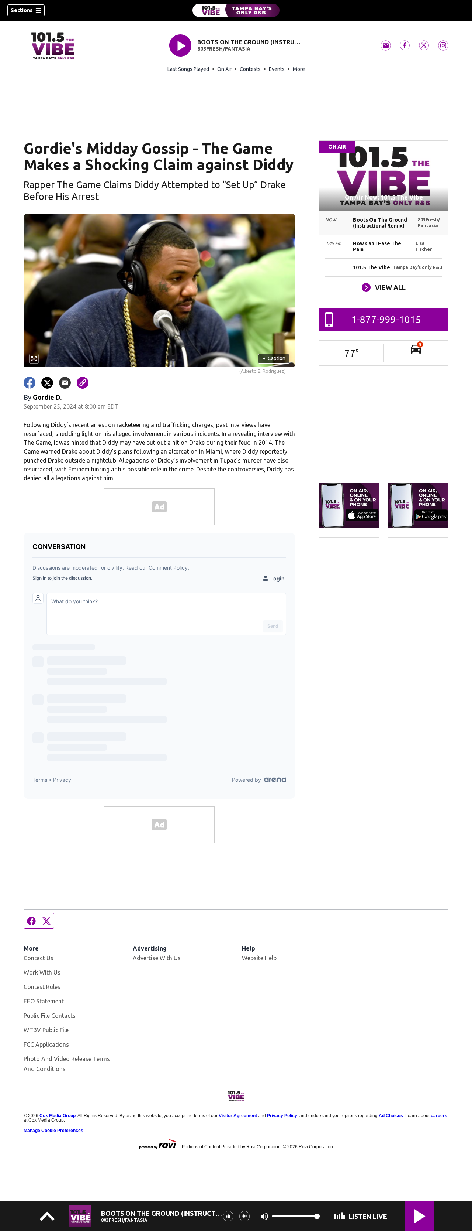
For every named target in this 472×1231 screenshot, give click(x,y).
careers (439, 1115)
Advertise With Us (157, 958)
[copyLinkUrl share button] (82, 383)
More (299, 69)
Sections (21, 10)
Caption (274, 358)
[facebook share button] (29, 383)
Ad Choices (391, 1115)
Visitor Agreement (238, 1115)
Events (277, 69)
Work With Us (42, 972)
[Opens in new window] (349, 505)
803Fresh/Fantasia (223, 49)
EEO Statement (44, 1001)
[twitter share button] (47, 383)
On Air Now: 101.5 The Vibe (384, 197)
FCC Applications (46, 1044)
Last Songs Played (188, 69)
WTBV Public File (46, 1030)
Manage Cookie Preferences (53, 1130)
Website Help (259, 958)
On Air (224, 69)
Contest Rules (42, 986)
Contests (250, 69)
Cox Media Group (57, 1115)
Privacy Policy (282, 1115)
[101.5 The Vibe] (236, 10)
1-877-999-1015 (386, 319)
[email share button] (65, 383)
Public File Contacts (50, 1015)
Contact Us (38, 958)
